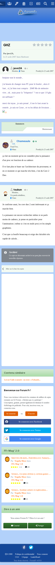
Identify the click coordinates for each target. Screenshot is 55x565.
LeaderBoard (35, 557)
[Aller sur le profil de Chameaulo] (5, 145)
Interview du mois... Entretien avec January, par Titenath (30, 458)
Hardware (25, 57)
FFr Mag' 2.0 (17, 464)
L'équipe (25, 557)
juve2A (10, 53)
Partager (40, 526)
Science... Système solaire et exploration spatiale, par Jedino (28, 490)
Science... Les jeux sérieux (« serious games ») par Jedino (30, 474)
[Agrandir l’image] (4, 112)
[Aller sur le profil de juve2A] (5, 70)
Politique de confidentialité (24, 554)
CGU (17, 557)
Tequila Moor (20, 461)
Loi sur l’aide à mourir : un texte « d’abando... (22, 380)
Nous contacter (42, 554)
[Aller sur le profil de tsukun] (5, 194)
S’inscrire (31, 414)
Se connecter (11, 414)
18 (35, 141)
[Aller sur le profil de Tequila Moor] (6, 459)
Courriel (16, 526)
